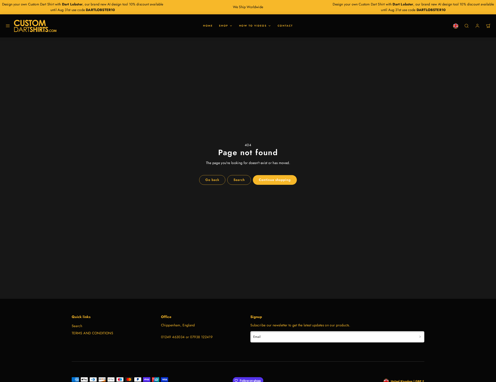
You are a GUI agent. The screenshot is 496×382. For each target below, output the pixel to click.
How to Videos (253, 26)
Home (208, 26)
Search (77, 325)
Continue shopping (275, 179)
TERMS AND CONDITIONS (92, 333)
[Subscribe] (420, 336)
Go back (212, 179)
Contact (285, 26)
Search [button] (239, 179)
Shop (223, 26)
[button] (7, 25)
